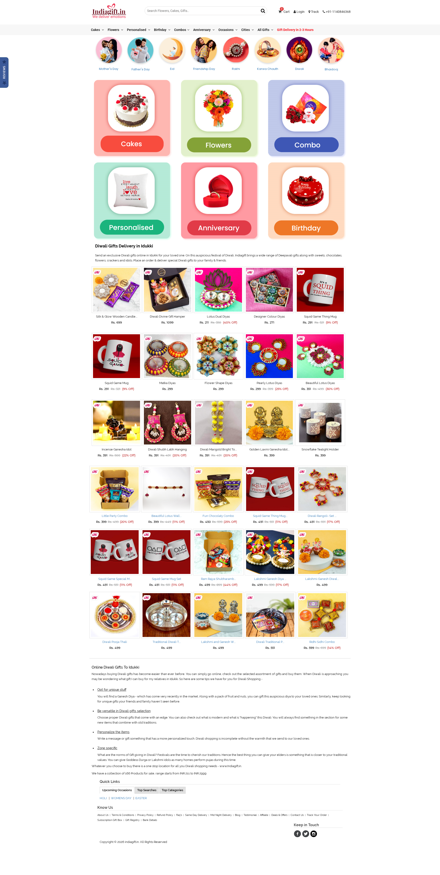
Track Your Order (317, 815)
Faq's (179, 815)
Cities (245, 30)
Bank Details (150, 820)
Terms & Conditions (123, 815)
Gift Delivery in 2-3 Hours (295, 30)
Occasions (226, 30)
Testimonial (250, 815)
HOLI (103, 798)
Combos (180, 30)
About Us (102, 815)
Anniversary (202, 30)
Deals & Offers (279, 815)
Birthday (160, 30)
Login (300, 12)
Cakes (96, 30)
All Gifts (264, 30)
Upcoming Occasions (117, 790)
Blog (237, 815)
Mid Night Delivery (221, 815)
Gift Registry (132, 820)
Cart (285, 12)
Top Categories (172, 790)
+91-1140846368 (338, 12)
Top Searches (146, 790)
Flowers (114, 30)
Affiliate (264, 815)
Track (314, 12)
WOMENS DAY (121, 798)
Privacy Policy (145, 815)
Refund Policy (165, 815)
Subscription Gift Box (109, 820)
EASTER (141, 798)
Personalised (137, 30)
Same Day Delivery (196, 815)
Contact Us (297, 815)
